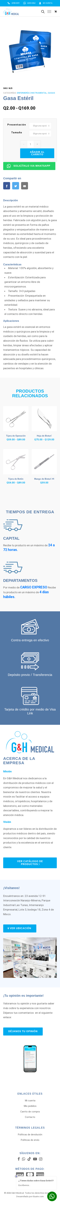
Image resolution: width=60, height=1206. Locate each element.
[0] (56, 11)
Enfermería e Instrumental (32, 93)
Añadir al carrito (37, 153)
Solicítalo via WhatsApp (31, 166)
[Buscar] (42, 12)
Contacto (30, 1117)
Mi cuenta (47, 3)
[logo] (22, 11)
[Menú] (49, 12)
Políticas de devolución (30, 1134)
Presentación (16, 124)
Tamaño (16, 132)
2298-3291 (16, 3)
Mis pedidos (30, 1106)
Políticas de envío (30, 1140)
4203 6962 (31, 3)
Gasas (51, 93)
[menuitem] (13, 3)
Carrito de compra (30, 1111)
